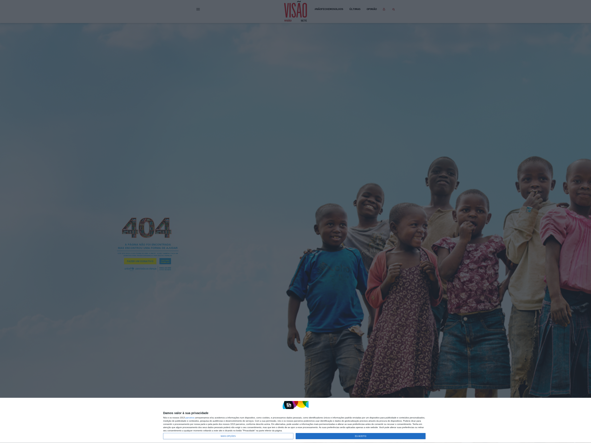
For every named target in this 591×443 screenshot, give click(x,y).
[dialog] (295, 420)
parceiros (190, 418)
